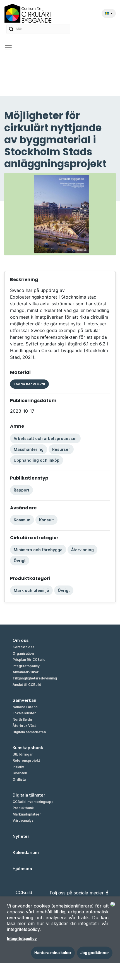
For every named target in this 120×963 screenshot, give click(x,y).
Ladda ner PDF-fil (29, 384)
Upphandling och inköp (36, 460)
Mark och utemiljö (31, 590)
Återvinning (82, 549)
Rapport (21, 490)
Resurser (61, 449)
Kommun (22, 519)
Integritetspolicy (22, 939)
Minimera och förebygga (38, 549)
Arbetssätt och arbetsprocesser (45, 438)
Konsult (46, 519)
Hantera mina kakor (52, 952)
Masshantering (29, 449)
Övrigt (20, 560)
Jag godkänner (94, 952)
